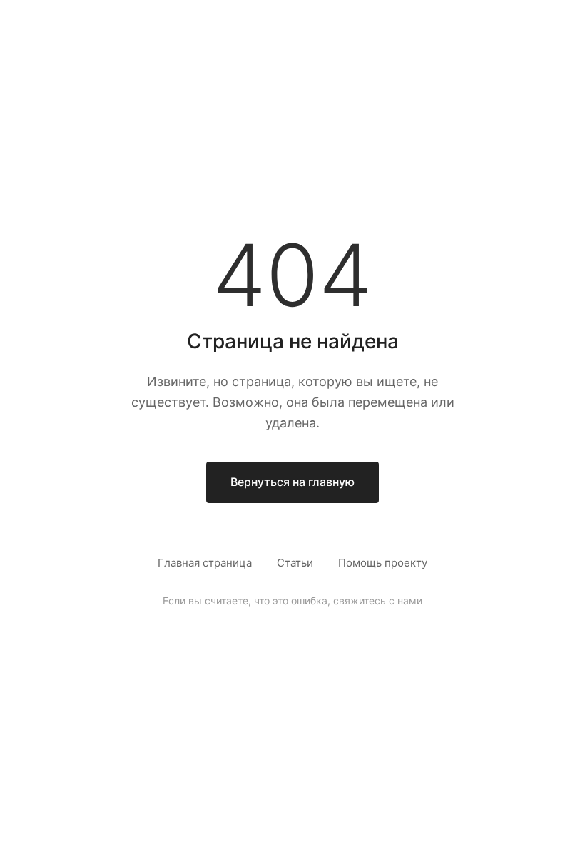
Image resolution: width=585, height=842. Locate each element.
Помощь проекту (382, 562)
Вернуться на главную (292, 482)
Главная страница (205, 562)
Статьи (295, 562)
